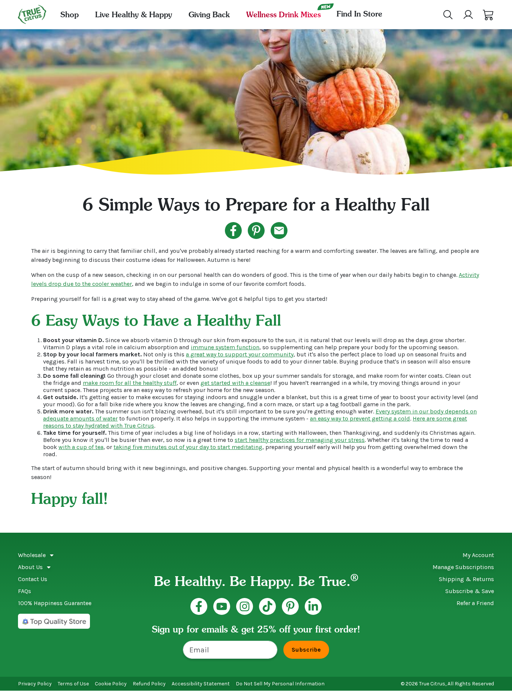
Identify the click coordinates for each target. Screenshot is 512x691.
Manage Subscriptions (463, 567)
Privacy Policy (35, 683)
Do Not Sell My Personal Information (280, 683)
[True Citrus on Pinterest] (290, 606)
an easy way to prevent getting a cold (360, 418)
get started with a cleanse (235, 382)
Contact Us (32, 579)
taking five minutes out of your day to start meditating (188, 447)
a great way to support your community (239, 354)
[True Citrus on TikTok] (267, 606)
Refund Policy (149, 683)
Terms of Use (73, 683)
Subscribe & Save (469, 591)
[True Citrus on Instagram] (244, 606)
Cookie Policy (111, 683)
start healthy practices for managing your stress (300, 439)
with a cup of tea (80, 447)
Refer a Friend (475, 603)
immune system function (225, 347)
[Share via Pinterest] (256, 230)
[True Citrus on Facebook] (198, 606)
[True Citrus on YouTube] (221, 606)
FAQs (24, 591)
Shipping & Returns (466, 579)
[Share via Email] (279, 230)
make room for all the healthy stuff (130, 382)
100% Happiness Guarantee (54, 603)
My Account (478, 555)
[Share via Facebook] (233, 230)
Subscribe (306, 649)
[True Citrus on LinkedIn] (313, 606)
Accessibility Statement (201, 683)
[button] (488, 14)
